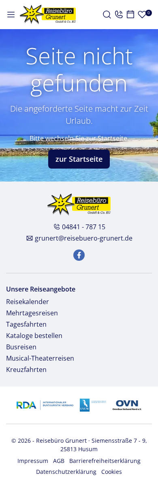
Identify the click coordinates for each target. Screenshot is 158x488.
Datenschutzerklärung (66, 471)
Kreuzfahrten (26, 369)
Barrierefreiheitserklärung (105, 461)
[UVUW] (93, 404)
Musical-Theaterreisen (40, 358)
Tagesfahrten (26, 324)
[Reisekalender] (130, 14)
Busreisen (21, 346)
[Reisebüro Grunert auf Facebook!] (79, 255)
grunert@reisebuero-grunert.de (83, 238)
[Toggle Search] (107, 14)
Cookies (111, 471)
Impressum (32, 461)
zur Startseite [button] (79, 159)
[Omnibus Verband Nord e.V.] (127, 404)
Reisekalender (27, 301)
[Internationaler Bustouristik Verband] (45, 404)
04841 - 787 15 (83, 226)
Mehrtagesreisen (32, 312)
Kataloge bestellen (34, 335)
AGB (58, 461)
